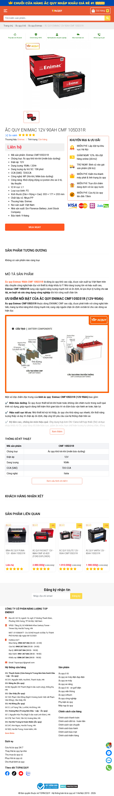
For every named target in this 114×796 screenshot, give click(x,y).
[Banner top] (57, 2)
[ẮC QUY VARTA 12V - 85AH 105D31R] (97, 535)
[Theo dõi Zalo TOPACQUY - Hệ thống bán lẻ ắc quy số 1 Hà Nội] (28, 773)
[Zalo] (109, 760)
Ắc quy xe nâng (65, 684)
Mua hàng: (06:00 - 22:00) (25, 643)
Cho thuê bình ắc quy (14, 762)
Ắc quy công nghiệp (67, 698)
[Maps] (109, 745)
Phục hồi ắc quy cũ (13, 758)
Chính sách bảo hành (68, 728)
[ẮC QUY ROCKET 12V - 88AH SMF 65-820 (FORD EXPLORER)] (44, 535)
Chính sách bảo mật (67, 732)
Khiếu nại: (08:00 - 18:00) (25, 657)
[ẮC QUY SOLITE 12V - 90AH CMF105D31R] (70, 535)
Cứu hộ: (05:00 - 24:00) (24, 646)
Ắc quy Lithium (65, 695)
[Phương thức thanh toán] (88, 206)
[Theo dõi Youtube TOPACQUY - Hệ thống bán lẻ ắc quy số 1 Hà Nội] (21, 773)
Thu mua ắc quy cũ (14, 754)
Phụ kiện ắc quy (65, 702)
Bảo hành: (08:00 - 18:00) (25, 654)
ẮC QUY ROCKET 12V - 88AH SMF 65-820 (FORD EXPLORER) (43, 553)
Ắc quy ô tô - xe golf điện (69, 688)
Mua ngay (35, 227)
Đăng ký (76, 596)
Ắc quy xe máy (65, 680)
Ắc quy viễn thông (66, 691)
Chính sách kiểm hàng (68, 735)
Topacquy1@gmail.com (24, 662)
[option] (31, 117)
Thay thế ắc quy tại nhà (16, 751)
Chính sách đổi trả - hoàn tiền (71, 721)
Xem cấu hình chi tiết (56, 481)
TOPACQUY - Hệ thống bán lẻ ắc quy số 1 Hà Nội (61, 793)
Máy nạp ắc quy (65, 705)
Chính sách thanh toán (68, 717)
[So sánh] (11, 135)
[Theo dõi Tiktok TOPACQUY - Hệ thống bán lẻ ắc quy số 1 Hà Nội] (14, 773)
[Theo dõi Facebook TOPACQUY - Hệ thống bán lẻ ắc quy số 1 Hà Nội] (7, 773)
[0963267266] (109, 768)
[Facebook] (109, 753)
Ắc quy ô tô (63, 673)
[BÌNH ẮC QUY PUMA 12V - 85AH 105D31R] (17, 535)
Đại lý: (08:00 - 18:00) (23, 650)
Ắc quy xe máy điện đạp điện (71, 677)
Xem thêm (57, 431)
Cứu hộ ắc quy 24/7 (14, 747)
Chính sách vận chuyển (69, 725)
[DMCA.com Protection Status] (69, 786)
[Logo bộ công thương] (48, 786)
